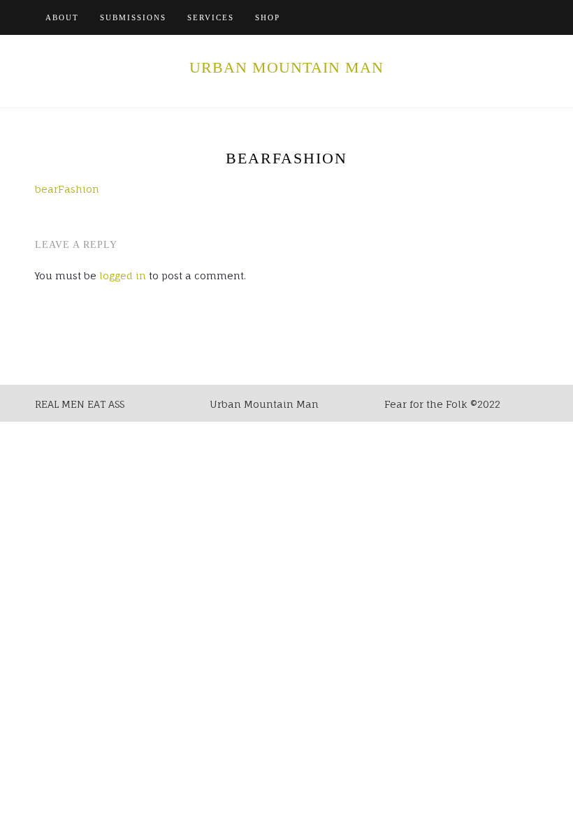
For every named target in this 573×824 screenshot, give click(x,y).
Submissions (133, 17)
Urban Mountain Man (286, 67)
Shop (267, 17)
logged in (122, 275)
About (62, 17)
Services (210, 17)
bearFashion (67, 189)
